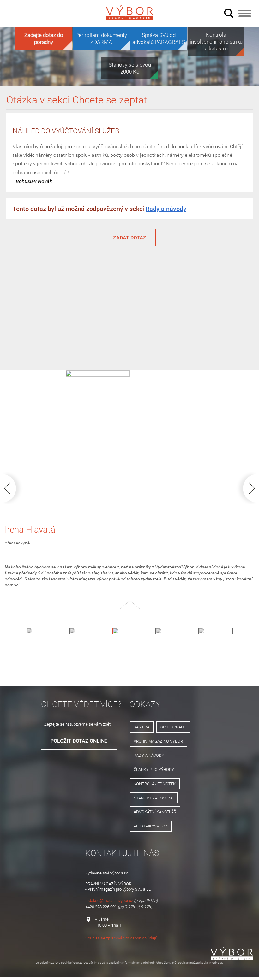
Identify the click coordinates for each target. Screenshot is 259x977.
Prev (14, 488)
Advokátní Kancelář (155, 812)
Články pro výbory (154, 769)
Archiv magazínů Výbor (158, 741)
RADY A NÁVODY (149, 755)
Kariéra (141, 727)
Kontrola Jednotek (155, 783)
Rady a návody (166, 208)
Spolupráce (173, 727)
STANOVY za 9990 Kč (153, 798)
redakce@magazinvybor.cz (109, 900)
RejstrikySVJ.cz (150, 826)
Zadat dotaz (129, 237)
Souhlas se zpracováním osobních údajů (121, 938)
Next (245, 488)
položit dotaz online (79, 740)
